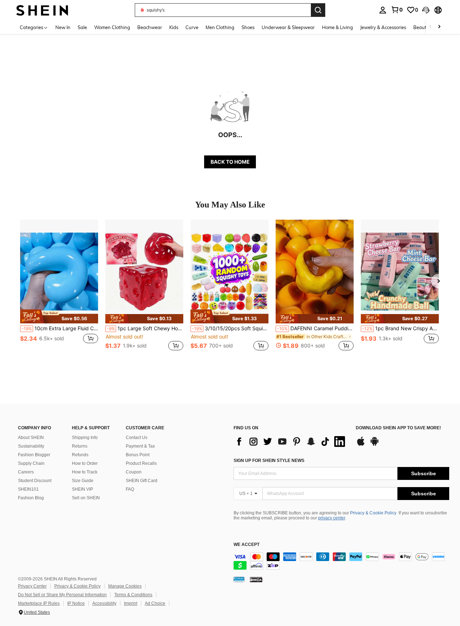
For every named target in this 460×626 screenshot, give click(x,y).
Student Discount (34, 480)
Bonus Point (138, 454)
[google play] (374, 444)
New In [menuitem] (62, 27)
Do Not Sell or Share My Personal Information (62, 594)
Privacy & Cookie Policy (373, 512)
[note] (59, 316)
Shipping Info (85, 437)
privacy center (331, 517)
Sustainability (31, 446)
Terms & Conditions (133, 594)
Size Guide (82, 480)
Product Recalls (141, 463)
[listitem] (59, 289)
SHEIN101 (28, 489)
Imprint (130, 603)
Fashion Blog (31, 497)
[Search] (318, 10)
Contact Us (136, 437)
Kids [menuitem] (173, 27)
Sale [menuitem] (82, 27)
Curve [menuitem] (191, 27)
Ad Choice (155, 603)
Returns (79, 446)
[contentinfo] (341, 561)
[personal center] (382, 10)
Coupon (134, 472)
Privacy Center (32, 586)
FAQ (130, 489)
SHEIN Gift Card (141, 480)
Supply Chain (31, 463)
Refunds (80, 454)
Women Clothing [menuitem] (112, 27)
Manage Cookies (125, 586)
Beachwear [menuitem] (149, 27)
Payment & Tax (140, 446)
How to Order (85, 463)
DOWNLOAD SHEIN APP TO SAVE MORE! (398, 428)
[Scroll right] (439, 27)
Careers (26, 472)
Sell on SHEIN (86, 497)
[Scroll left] (430, 27)
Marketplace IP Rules (39, 603)
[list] (291, 441)
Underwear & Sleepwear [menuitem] (288, 27)
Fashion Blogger (34, 454)
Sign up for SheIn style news (269, 460)
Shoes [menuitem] (248, 27)
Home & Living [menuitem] (337, 27)
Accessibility (104, 603)
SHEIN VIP (82, 489)
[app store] (361, 444)
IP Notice (76, 603)
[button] (426, 10)
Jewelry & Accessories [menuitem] (383, 27)
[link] (397, 9)
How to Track (84, 472)
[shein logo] (42, 10)
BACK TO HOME (230, 162)
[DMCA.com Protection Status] (256, 579)
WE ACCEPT (246, 544)
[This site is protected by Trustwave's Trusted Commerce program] (239, 579)
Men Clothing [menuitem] (220, 27)
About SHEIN (31, 437)
